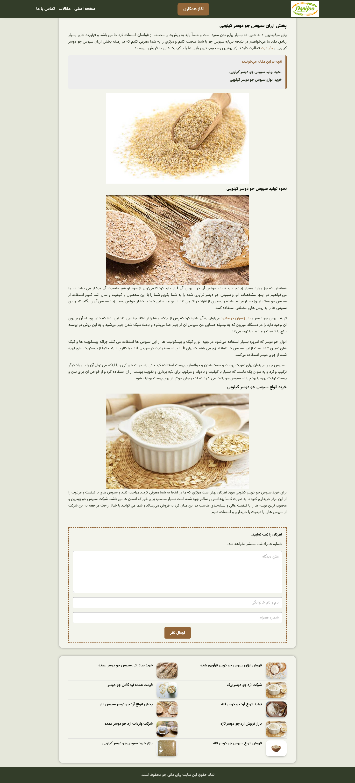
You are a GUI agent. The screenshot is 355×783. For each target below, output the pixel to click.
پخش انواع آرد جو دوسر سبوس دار (126, 704)
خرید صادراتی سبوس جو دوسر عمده (126, 666)
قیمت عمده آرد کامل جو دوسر (130, 685)
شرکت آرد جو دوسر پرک (244, 685)
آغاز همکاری (193, 9)
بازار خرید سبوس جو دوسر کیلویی (127, 743)
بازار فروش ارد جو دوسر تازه (241, 724)
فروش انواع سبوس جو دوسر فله (237, 743)
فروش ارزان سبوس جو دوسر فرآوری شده (231, 666)
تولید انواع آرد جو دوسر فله (241, 704)
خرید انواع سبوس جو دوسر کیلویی (256, 80)
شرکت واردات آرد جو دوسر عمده (129, 724)
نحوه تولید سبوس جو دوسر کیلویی (255, 72)
